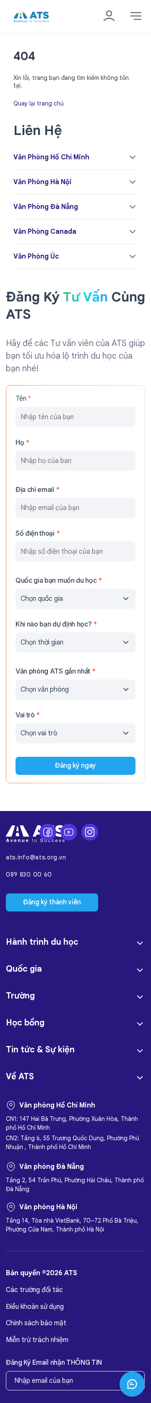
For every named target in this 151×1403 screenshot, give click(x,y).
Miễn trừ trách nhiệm (37, 1340)
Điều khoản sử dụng (35, 1307)
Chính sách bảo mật (36, 1323)
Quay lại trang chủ (38, 103)
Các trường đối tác (34, 1290)
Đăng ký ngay (75, 765)
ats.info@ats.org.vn (36, 857)
